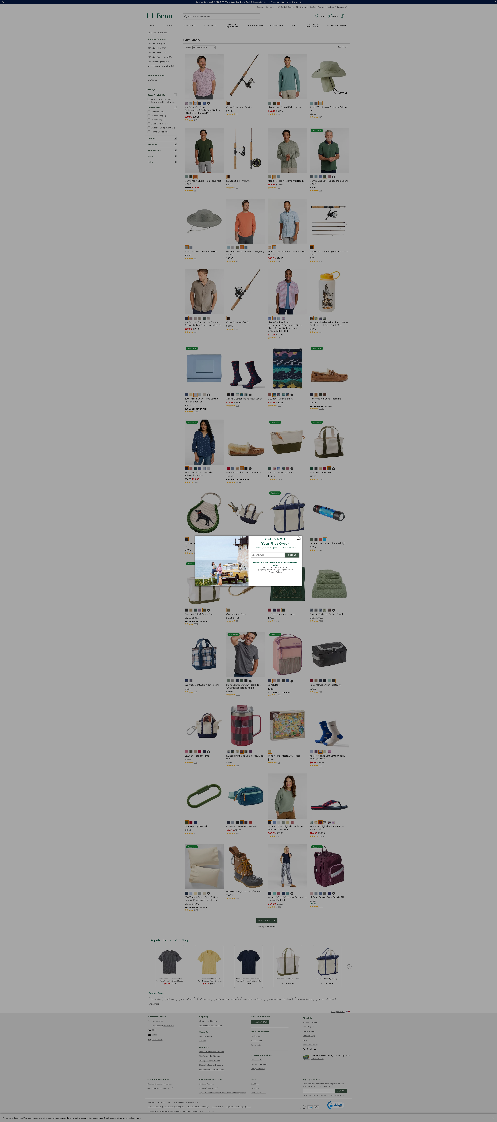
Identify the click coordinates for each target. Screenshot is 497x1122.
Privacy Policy (275, 572)
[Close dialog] (299, 537)
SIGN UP (292, 555)
